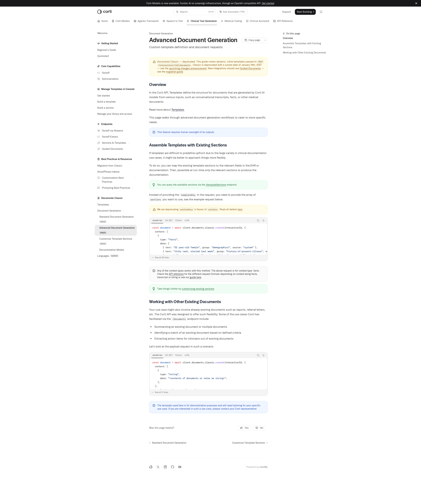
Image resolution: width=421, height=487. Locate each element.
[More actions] (265, 40)
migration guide (174, 71)
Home (104, 21)
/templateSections (216, 184)
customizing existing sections (198, 288)
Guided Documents (250, 68)
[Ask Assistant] (263, 220)
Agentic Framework (148, 21)
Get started (268, 3)
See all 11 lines (161, 392)
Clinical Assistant (259, 21)
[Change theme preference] (321, 11)
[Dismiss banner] (416, 3)
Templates (177, 109)
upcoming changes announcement (188, 68)
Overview (288, 38)
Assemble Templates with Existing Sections (302, 45)
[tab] (157, 220)
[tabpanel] (208, 242)
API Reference (285, 21)
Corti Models (123, 21)
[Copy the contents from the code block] (258, 220)
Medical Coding (233, 21)
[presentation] (208, 239)
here (240, 209)
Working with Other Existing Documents (304, 52)
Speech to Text (175, 21)
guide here (195, 277)
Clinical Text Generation (204, 21)
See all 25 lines (162, 257)
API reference (176, 274)
